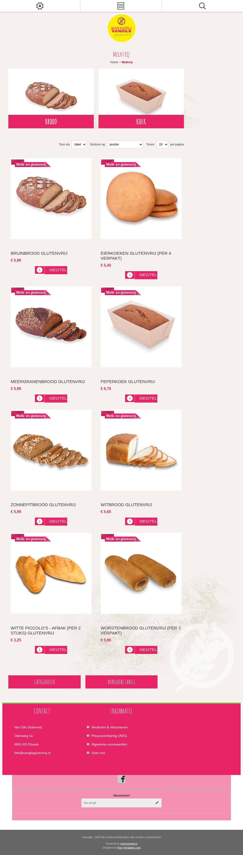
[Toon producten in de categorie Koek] (141, 98)
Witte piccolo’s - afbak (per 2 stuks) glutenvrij (46, 630)
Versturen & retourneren (109, 727)
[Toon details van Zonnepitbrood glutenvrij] (51, 450)
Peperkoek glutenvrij (128, 381)
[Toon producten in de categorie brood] (51, 98)
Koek (141, 121)
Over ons (98, 753)
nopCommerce (128, 843)
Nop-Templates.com (129, 847)
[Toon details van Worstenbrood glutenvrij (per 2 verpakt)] (141, 573)
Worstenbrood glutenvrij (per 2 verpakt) (141, 630)
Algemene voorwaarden (109, 744)
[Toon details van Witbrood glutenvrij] (141, 450)
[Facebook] (121, 779)
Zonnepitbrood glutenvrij (43, 504)
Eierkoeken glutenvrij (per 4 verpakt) (136, 256)
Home (114, 62)
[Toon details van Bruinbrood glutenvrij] (51, 198)
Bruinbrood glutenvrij (39, 253)
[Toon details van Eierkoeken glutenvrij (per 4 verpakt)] (141, 198)
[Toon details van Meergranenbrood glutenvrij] (51, 326)
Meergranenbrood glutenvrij (48, 381)
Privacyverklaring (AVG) (109, 736)
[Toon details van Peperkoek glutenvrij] (141, 326)
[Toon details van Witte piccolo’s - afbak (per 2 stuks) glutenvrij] (51, 573)
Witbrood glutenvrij (126, 504)
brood (51, 121)
